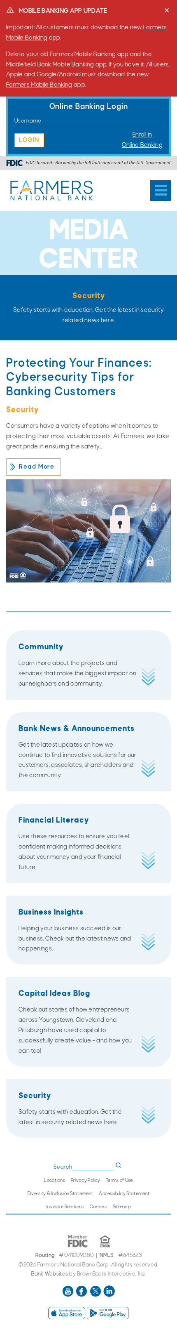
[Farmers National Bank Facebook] (82, 1295)
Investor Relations (65, 1207)
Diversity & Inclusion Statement (60, 1193)
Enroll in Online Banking (142, 140)
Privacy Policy (85, 1180)
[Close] (167, 10)
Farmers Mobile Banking (39, 85)
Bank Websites (49, 1274)
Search (63, 1167)
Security (22, 410)
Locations (54, 1180)
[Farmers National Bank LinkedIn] (109, 1295)
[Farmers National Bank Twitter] (96, 1295)
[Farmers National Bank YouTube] (68, 1295)
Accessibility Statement (124, 1193)
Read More (36, 467)
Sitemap (121, 1207)
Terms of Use (119, 1180)
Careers (98, 1207)
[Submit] (118, 1165)
